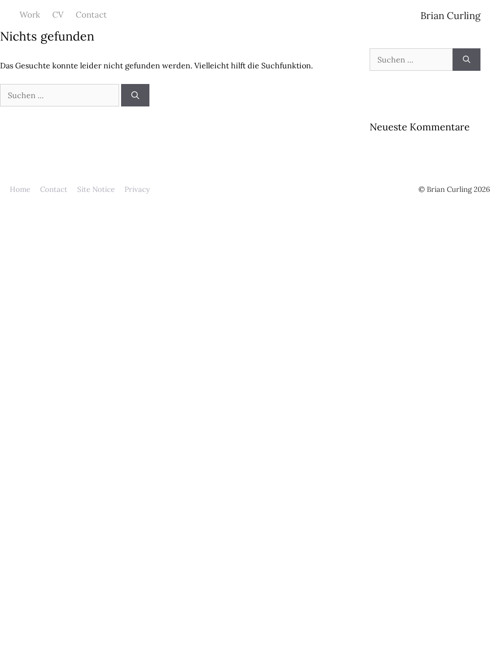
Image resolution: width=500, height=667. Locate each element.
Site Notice (96, 189)
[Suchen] (135, 95)
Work (30, 15)
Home (20, 189)
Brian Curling (450, 15)
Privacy (137, 189)
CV (57, 15)
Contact (91, 15)
